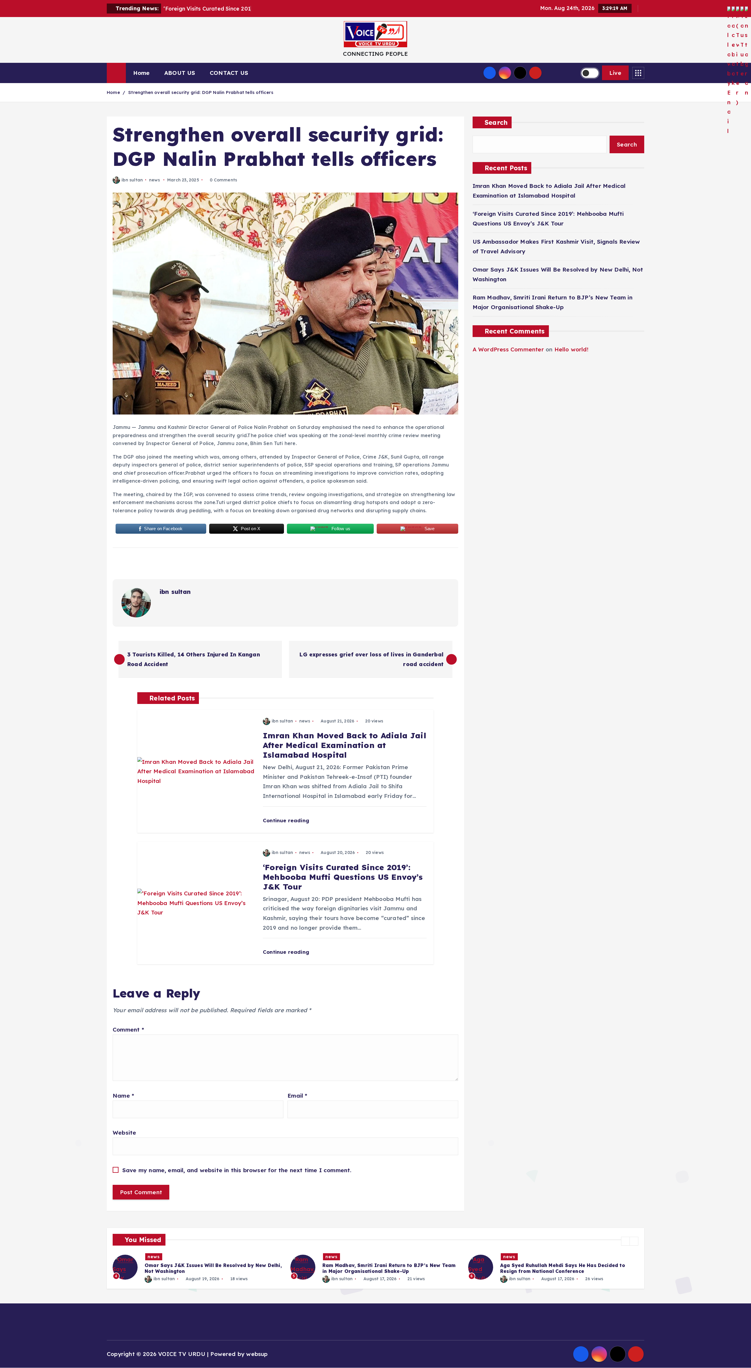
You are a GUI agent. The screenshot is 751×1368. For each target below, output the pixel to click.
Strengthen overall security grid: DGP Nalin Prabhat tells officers (200, 92)
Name (123, 1095)
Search (496, 122)
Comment (128, 1029)
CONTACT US (229, 72)
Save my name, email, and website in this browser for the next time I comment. (237, 1170)
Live (615, 72)
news (154, 180)
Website (124, 1132)
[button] (625, 1241)
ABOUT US (179, 72)
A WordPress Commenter (508, 349)
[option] (198, 1267)
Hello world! (571, 349)
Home (141, 72)
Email (297, 1095)
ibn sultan (132, 180)
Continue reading (287, 820)
